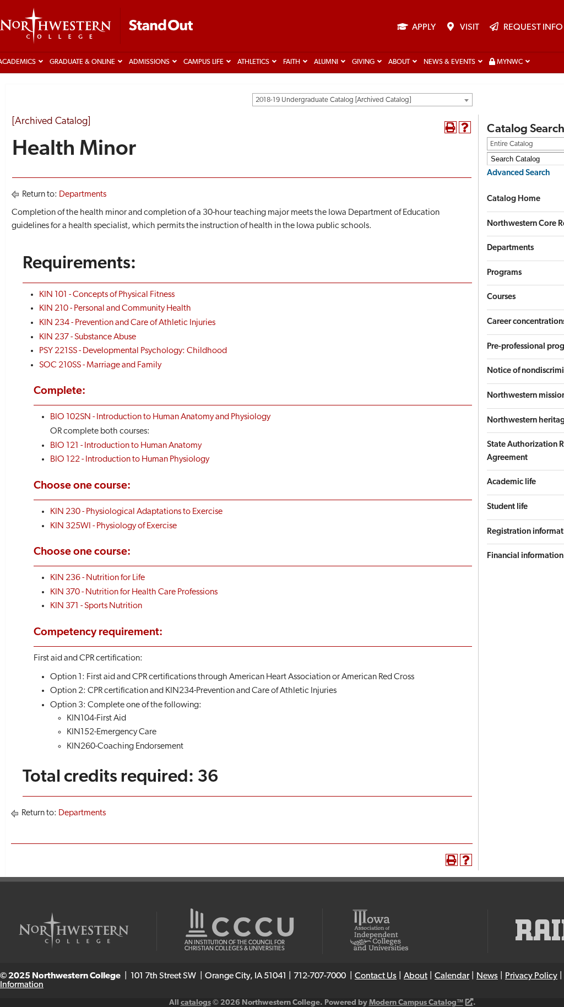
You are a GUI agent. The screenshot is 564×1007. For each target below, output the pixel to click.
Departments (82, 194)
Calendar (452, 976)
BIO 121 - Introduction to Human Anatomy (126, 445)
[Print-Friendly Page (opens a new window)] (450, 127)
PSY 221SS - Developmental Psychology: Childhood (133, 351)
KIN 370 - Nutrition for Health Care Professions (134, 592)
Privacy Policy (531, 976)
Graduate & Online (82, 62)
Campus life (203, 62)
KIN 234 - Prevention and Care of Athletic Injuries (127, 322)
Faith (291, 62)
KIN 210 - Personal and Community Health (115, 308)
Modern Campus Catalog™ (416, 1003)
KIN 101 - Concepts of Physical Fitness (107, 294)
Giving (363, 62)
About (399, 62)
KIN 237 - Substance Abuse (87, 337)
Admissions (149, 62)
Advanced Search (518, 173)
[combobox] (362, 99)
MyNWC (509, 62)
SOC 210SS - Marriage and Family (100, 365)
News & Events (449, 62)
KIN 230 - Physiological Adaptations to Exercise (136, 511)
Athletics (253, 62)
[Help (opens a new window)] (465, 127)
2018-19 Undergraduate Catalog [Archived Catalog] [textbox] (333, 100)
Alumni (326, 62)
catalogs (196, 1003)
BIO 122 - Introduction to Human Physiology (129, 459)
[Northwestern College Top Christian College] (96, 26)
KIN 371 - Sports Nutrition (96, 606)
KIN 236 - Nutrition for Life (97, 577)
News (487, 976)
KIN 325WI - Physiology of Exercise (113, 526)
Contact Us (376, 976)
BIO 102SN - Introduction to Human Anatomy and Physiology (160, 417)
